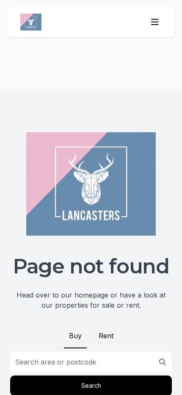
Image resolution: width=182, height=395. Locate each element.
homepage (91, 295)
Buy (75, 335)
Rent (106, 335)
